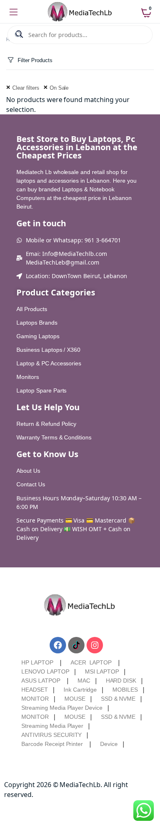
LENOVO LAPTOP (45, 671)
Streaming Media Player (52, 725)
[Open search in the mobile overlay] (80, 34)
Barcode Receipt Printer (52, 744)
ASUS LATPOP (40, 680)
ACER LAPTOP (91, 662)
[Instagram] (95, 645)
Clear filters (25, 88)
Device (109, 744)
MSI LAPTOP (102, 671)
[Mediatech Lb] (80, 12)
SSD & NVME (118, 698)
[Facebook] (58, 645)
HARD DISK (121, 680)
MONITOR (35, 698)
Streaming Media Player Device (62, 707)
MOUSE (74, 698)
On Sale (59, 88)
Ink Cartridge (80, 689)
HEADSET (34, 689)
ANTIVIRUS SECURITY (51, 735)
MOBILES (125, 689)
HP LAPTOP (37, 662)
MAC (84, 680)
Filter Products (35, 60)
